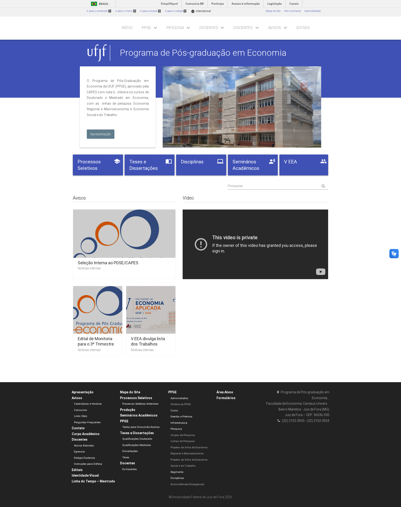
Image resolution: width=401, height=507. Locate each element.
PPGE (146, 28)
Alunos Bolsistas (84, 445)
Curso (174, 410)
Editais (303, 28)
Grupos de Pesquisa (183, 435)
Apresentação (83, 392)
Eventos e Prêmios (181, 416)
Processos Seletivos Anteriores (140, 403)
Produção (127, 410)
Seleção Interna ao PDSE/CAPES (108, 262)
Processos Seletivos (136, 398)
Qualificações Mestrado (136, 445)
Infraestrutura (179, 422)
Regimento (177, 472)
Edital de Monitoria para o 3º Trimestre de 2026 (96, 344)
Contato (78, 428)
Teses (125, 457)
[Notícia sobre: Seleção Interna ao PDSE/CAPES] (124, 243)
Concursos (80, 410)
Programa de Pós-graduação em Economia (203, 53)
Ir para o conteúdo (98, 11)
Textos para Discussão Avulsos (141, 427)
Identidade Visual (85, 475)
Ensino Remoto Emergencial (187, 484)
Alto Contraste (292, 11)
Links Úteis (80, 416)
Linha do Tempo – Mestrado (93, 481)
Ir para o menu (125, 11)
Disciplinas (177, 478)
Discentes (243, 28)
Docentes (209, 28)
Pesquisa (175, 28)
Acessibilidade (312, 11)
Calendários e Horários (88, 403)
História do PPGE (181, 404)
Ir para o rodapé (175, 11)
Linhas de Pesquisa (183, 441)
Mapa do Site (273, 11)
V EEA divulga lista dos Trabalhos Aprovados (148, 344)
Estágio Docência (84, 457)
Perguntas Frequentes (87, 422)
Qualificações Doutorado (137, 438)
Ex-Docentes (129, 469)
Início (127, 28)
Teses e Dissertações (137, 433)
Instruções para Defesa (88, 463)
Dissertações (130, 451)
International (201, 11)
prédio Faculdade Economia (242, 107)
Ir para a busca (150, 11)
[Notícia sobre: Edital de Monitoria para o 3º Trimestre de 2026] (97, 319)
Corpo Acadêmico (86, 434)
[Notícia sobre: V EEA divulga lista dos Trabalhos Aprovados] (150, 319)
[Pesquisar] (278, 186)
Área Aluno (225, 392)
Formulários (226, 398)
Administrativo (179, 398)
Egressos (79, 451)
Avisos (274, 28)
